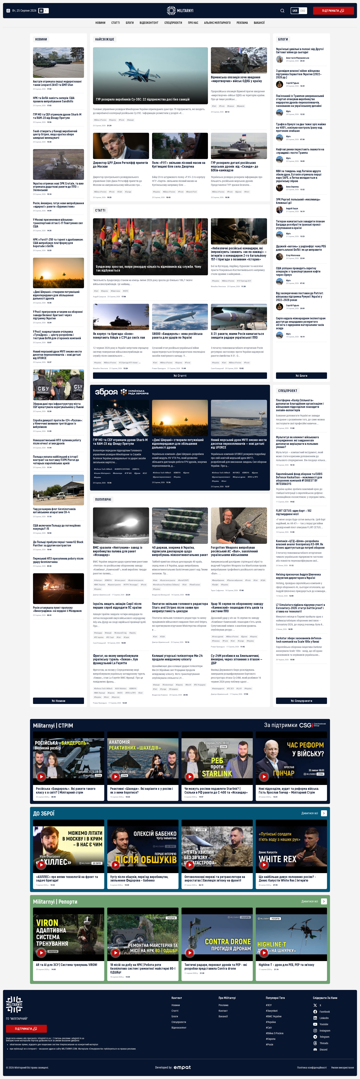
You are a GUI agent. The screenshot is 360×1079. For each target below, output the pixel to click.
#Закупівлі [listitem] (272, 1010)
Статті (115, 22)
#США (119, 192)
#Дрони (238, 192)
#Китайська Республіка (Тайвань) (166, 585)
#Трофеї (215, 585)
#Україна (156, 192)
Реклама (242, 22)
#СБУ (145, 473)
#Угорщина (173, 689)
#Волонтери (117, 473)
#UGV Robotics (120, 688)
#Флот (246, 192)
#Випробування (218, 580)
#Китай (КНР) (183, 580)
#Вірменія (240, 106)
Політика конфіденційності (312, 1067)
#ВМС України (99, 585)
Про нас (193, 22)
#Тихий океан (195, 585)
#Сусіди (128, 192)
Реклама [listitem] (223, 1005)
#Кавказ (230, 106)
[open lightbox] (68, 758)
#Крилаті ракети (114, 585)
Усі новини (58, 700)
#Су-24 (239, 688)
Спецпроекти (173, 22)
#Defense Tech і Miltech (103, 469)
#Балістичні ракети (135, 580)
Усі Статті (180, 375)
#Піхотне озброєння (234, 580)
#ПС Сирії (110, 637)
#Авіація (130, 120)
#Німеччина (115, 291)
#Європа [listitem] (270, 1038)
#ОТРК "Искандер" (131, 585)
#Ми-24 (188, 685)
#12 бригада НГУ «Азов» (128, 363)
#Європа (112, 120)
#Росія (121, 120)
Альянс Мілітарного (217, 22)
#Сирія (126, 637)
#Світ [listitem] (269, 1027)
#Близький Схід (120, 633)
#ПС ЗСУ (230, 688)
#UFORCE (236, 473)
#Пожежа (216, 641)
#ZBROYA (135, 469)
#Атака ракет (120, 580)
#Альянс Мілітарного (102, 473)
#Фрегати (115, 697)
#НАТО (119, 693)
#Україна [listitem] (271, 1021)
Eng (302, 10)
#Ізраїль (132, 633)
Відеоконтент (149, 22)
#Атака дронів (217, 637)
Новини (100, 22)
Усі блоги (302, 375)
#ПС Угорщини (199, 685)
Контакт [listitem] (223, 1010)
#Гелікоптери (168, 685)
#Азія (155, 580)
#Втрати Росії (191, 192)
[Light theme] (41, 10)
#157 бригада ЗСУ (244, 281)
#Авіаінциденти (218, 688)
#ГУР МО (128, 473)
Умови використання (342, 1067)
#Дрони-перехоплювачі (162, 477)
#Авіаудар (98, 633)
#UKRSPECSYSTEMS (122, 469)
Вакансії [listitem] (223, 1016)
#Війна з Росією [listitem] (275, 1033)
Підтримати (330, 10)
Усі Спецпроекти (301, 700)
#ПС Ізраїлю (99, 637)
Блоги (130, 22)
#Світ (214, 106)
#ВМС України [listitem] (273, 1016)
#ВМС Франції (99, 693)
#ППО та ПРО (253, 477)
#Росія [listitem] (269, 1044)
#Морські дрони (239, 477)
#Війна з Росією (100, 120)
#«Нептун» (98, 580)
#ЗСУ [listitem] (269, 1005)
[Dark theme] (46, 10)
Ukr (294, 10)
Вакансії (259, 22)
